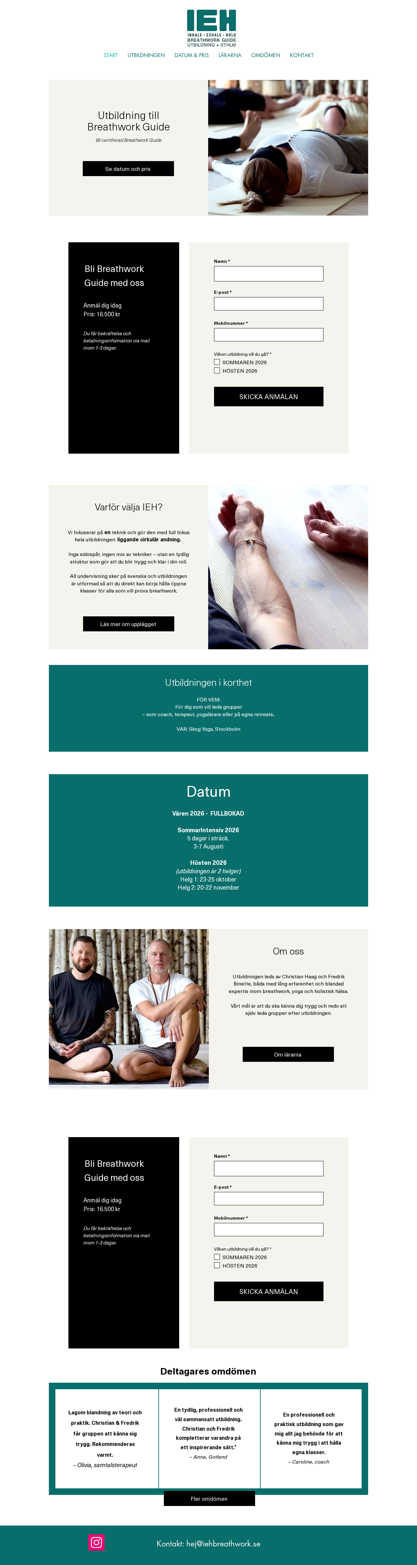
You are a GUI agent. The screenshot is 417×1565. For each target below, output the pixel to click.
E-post (221, 292)
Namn (220, 261)
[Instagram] (96, 1542)
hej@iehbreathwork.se (223, 1544)
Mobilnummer (229, 323)
